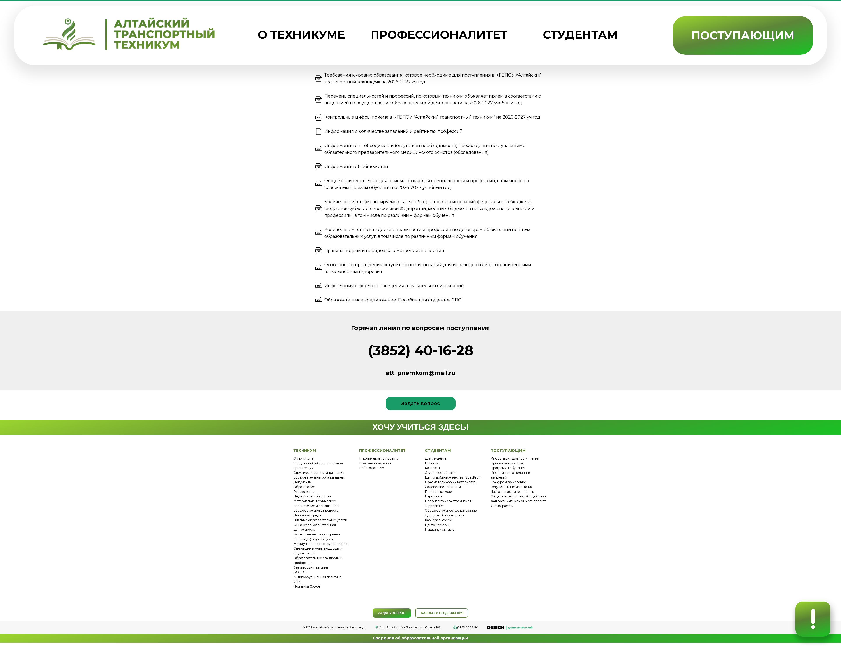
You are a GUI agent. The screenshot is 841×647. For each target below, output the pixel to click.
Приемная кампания (375, 463)
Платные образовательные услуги (320, 520)
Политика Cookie (306, 586)
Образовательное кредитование (451, 510)
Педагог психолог (439, 492)
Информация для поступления (515, 458)
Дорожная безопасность (444, 515)
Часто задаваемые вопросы (512, 492)
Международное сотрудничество (320, 544)
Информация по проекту (378, 458)
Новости (431, 463)
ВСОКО (299, 572)
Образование (304, 487)
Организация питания (310, 568)
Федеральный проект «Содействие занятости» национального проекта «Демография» (518, 501)
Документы (302, 482)
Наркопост (433, 496)
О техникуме (303, 458)
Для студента (435, 458)
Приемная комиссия (507, 463)
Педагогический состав (312, 496)
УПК (296, 582)
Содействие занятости (443, 487)
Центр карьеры (437, 525)
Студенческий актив (441, 473)
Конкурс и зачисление (508, 482)
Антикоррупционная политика (317, 577)
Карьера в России (439, 520)
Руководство (303, 492)
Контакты (432, 468)
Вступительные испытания (512, 487)
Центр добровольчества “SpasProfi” (453, 477)
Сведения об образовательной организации (420, 638)
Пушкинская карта (439, 530)
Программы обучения (508, 468)
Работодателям (371, 468)
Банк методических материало (449, 482)
